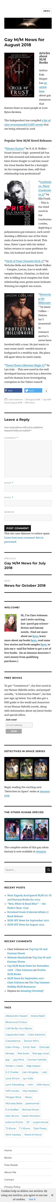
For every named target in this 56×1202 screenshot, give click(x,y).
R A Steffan (12, 1109)
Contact (9, 1179)
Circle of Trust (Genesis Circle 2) (25, 261)
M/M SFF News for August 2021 (25, 924)
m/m (30, 1084)
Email (8, 497)
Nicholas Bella (14, 1103)
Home (8, 1150)
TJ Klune (11, 1128)
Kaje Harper (33, 1065)
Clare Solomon (16, 399)
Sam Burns (12, 1115)
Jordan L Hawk (14, 1065)
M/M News (30, 402)
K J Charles (12, 1072)
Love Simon (13, 1078)
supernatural (40, 1122)
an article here (43, 87)
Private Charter (15, 148)
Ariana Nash (38, 1015)
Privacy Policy (12, 1186)
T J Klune (24, 1128)
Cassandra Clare (15, 1034)
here (35, 636)
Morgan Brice (14, 1097)
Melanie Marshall (17, 957)
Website (9, 512)
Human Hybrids (36, 1059)
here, (34, 640)
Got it (32, 1199)
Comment (11, 438)
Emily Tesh (29, 1047)
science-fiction (14, 1122)
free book (23, 1053)
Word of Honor (33, 1134)
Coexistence (13, 1040)
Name (8, 483)
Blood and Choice (16, 1022)
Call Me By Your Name (19, 1028)
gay (8, 1059)
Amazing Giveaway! (32, 990)
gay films (18, 1059)
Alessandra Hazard (16, 1015)
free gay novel (40, 1053)
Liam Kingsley (30, 1072)
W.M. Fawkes (13, 1134)
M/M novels (12, 1090)
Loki (44, 1072)
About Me (10, 1172)
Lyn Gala (28, 1078)
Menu (46, 11)
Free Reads (11, 1165)
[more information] (46, 391)
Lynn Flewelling (15, 1084)
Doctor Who (31, 1040)
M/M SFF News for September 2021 (28, 920)
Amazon (41, 851)
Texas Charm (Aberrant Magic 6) (25, 365)
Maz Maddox (30, 1090)
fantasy (10, 1053)
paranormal (32, 1103)
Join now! (11, 719)
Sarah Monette (31, 1115)
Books (8, 1157)
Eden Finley (13, 1047)
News (28, 1097)
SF (28, 1122)
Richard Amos (30, 1109)
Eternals (44, 1047)
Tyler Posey (40, 1128)
